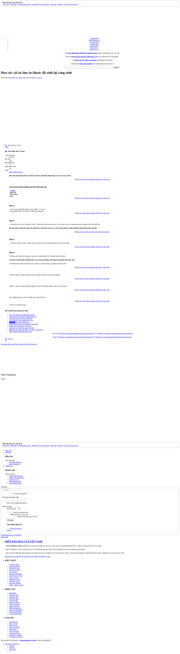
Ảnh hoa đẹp (13, 622)
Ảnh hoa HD (94, 46)
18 (10, 168)
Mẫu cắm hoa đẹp (15, 608)
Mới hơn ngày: (7, 506)
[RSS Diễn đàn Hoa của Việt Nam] (48, 556)
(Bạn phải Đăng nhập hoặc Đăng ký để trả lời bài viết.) (19, 344)
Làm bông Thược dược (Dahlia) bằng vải (22, 317)
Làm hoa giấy (13, 597)
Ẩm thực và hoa (14, 581)
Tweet (3, 379)
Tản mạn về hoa (14, 627)
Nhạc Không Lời (94, 40)
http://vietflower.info (15, 172)
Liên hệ (11, 646)
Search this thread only (20, 512)
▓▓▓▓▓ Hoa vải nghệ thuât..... (19, 322)
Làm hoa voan (14, 595)
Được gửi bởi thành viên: (10, 497)
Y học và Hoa (13, 577)
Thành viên (8, 466)
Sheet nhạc (94, 48)
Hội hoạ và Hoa (14, 570)
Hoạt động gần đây (15, 481)
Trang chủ (8, 450)
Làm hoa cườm (14, 602)
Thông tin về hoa (14, 579)
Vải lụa (12, 190)
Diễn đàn (8, 452)
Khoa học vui (94, 49)
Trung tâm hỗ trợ (14, 566)
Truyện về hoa (14, 631)
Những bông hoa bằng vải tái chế (20, 326)
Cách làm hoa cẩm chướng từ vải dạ (21, 320)
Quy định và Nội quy (12, 644)
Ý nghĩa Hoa (94, 44)
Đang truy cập (14, 480)
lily (35, 78)
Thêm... (9, 530)
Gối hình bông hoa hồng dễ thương (20, 318)
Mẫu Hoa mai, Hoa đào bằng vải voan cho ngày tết (26, 330)
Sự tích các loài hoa (15, 635)
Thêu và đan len (14, 604)
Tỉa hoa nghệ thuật (15, 614)
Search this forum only (20, 514)
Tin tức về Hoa (14, 564)
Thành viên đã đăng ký (16, 478)
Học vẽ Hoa (13, 572)
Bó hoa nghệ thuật (15, 612)
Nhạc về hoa (13, 624)
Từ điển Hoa (94, 38)
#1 (6, 341)
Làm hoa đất (13, 600)
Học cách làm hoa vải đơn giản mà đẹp (22, 315)
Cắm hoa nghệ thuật (15, 610)
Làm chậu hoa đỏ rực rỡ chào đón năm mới (23, 324)
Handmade (12, 593)
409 (10, 161)
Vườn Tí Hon (94, 42)
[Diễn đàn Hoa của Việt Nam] (11, 535)
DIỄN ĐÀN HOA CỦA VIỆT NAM (23, 541)
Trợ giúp (12, 647)
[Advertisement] (90, 21)
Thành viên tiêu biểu (16, 476)
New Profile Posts (15, 483)
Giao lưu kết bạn (14, 633)
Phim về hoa (13, 625)
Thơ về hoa (13, 629)
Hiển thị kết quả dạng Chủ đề (27, 516)
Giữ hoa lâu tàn (14, 606)
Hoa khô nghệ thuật (15, 574)
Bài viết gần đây (14, 464)
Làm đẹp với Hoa (15, 583)
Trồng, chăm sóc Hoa (16, 585)
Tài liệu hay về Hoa (15, 576)
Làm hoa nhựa (14, 599)
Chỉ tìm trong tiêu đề (20, 494)
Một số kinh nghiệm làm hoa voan (20, 332)
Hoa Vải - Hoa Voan (19, 78)
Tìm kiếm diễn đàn (15, 462)
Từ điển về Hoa (14, 568)
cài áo (29, 256)
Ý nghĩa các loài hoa (16, 637)
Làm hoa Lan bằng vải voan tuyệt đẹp (21, 328)
